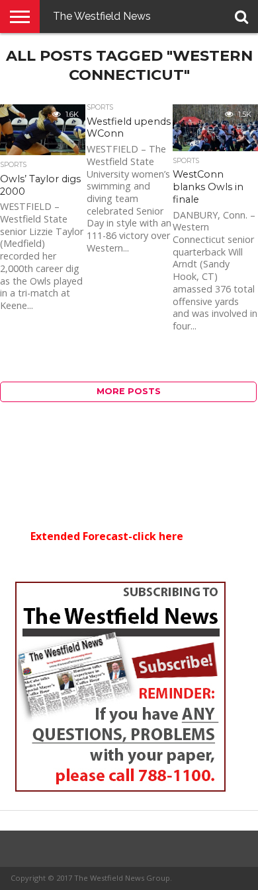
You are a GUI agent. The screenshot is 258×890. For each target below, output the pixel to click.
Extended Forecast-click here (106, 536)
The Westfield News (102, 16)
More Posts (129, 391)
